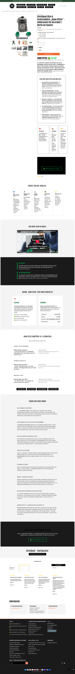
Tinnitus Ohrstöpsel (31, 632)
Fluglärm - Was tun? (31, 646)
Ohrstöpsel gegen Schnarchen (32, 625)
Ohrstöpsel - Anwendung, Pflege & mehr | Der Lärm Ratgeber (36, 644)
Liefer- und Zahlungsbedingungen (52, 625)
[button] (21, 5)
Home (3, 11)
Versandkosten (44, 29)
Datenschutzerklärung (50, 623)
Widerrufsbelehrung (50, 626)
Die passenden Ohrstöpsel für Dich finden (37, 554)
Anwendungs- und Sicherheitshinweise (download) (16, 644)
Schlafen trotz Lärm (31, 651)
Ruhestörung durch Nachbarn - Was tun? (34, 649)
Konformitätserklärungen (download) (14, 642)
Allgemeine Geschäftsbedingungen (14, 649)
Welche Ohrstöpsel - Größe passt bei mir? (15, 657)
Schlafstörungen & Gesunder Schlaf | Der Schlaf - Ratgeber (36, 642)
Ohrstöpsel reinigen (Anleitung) (13, 648)
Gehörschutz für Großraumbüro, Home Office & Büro (35, 634)
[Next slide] (34, 26)
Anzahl (38, 41)
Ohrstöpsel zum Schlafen (32, 623)
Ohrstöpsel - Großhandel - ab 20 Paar (14, 655)
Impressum (48, 621)
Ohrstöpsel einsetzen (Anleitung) (14, 646)
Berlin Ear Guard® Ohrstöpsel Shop (38, 671)
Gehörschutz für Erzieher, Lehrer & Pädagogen (34, 627)
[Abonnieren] (27, 663)
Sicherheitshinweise (52, 608)
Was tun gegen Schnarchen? (32, 648)
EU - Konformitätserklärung (15, 608)
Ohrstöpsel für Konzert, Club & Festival (33, 629)
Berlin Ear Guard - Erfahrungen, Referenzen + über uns (17, 653)
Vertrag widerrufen (52, 630)
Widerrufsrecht (11, 651)
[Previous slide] (10, 26)
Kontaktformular (49, 628)
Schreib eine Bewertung (58, 565)
